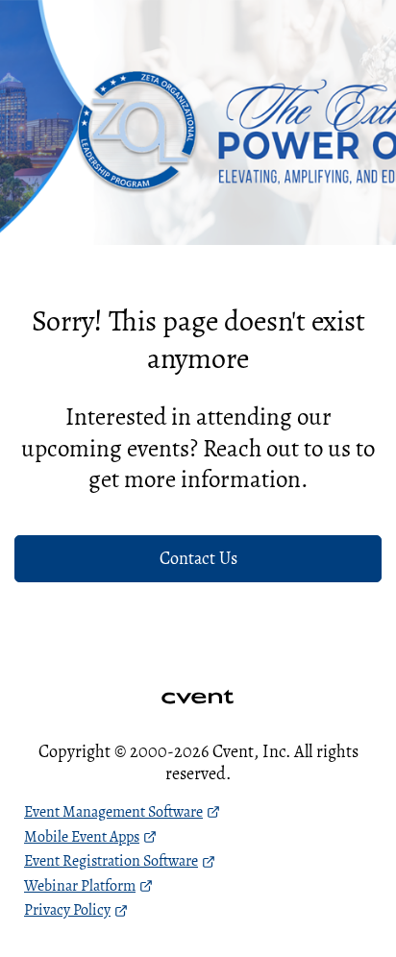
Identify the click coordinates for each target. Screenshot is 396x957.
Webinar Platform (80, 885)
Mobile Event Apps (81, 836)
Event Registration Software (111, 860)
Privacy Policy (67, 909)
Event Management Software (113, 811)
